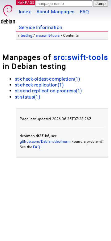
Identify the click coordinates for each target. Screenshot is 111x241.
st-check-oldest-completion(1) (47, 79)
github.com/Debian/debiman (45, 141)
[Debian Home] (8, 12)
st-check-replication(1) (39, 85)
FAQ (84, 12)
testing (26, 35)
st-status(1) (27, 97)
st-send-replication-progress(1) (48, 91)
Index (25, 12)
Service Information (40, 27)
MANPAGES (27, 2)
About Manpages (55, 12)
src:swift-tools (48, 35)
